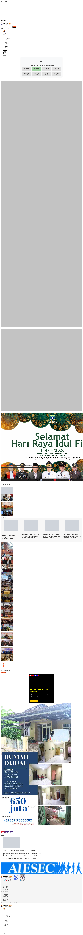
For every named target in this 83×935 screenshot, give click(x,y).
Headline (2, 465)
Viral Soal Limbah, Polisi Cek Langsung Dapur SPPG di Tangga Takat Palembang (20, 527)
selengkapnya (3, 195)
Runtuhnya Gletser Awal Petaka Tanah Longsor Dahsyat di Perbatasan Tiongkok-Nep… (21, 537)
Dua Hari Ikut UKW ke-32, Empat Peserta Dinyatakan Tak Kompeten (19, 468)
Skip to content (4, 1)
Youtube (5, 574)
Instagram (6, 573)
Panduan (5, 562)
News (6, 465)
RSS (5, 577)
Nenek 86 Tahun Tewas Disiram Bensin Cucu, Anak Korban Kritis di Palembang (19, 535)
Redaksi (4, 560)
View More (3, 349)
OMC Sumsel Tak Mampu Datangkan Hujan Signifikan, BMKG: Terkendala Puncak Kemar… (22, 529)
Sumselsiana (10, 465)
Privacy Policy (6, 564)
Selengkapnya (33, 377)
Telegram (6, 575)
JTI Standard (5, 565)
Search (14, 27)
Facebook (6, 570)
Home (4, 559)
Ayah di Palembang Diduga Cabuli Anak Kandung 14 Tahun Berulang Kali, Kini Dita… (20, 532)
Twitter (5, 572)
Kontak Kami (5, 563)
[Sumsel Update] (6, 24)
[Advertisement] (39, 11)
